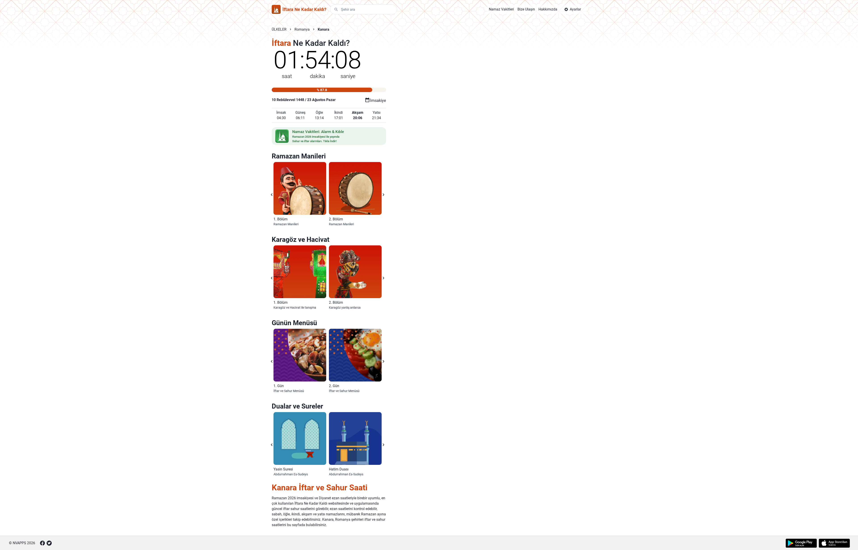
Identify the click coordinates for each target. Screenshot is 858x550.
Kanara (323, 29)
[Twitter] (49, 543)
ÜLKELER (279, 29)
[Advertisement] (476, 110)
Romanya (302, 29)
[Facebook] (42, 543)
